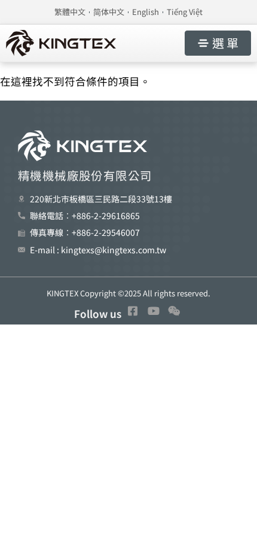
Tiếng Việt (185, 11)
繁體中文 (69, 11)
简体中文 (108, 11)
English (145, 11)
